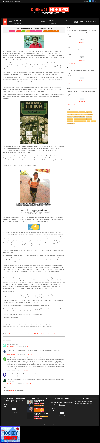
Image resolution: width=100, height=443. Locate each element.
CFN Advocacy (75, 116)
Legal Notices (82, 112)
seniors (39, 326)
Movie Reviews (89, 116)
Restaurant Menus (89, 114)
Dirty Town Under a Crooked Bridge (80, 118)
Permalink (29, 346)
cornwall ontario (25, 326)
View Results (82, 42)
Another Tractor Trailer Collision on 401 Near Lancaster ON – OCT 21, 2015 (31, 332)
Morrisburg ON (37, 405)
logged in (11, 390)
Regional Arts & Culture (36, 31)
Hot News (41, 401)
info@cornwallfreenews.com (84, 403)
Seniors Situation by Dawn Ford (50, 31)
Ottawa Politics (82, 116)
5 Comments (49, 326)
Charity (76, 114)
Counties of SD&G (44, 410)
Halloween (34, 326)
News (42, 405)
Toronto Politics (70, 114)
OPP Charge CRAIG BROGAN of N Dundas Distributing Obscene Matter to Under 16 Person (40, 414)
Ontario (28, 31)
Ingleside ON (37, 403)
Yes (70, 35)
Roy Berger (76, 112)
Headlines (36, 401)
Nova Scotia (70, 112)
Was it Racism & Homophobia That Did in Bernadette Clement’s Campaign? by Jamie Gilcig (33, 333)
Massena (69, 116)
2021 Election (70, 118)
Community (12, 31)
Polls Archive (71, 63)
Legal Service (89, 112)
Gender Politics (82, 114)
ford (31, 326)
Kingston (42, 403)
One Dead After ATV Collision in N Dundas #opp (41, 407)
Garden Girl (90, 118)
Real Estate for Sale (71, 123)
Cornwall (18, 31)
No (70, 36)
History (23, 31)
